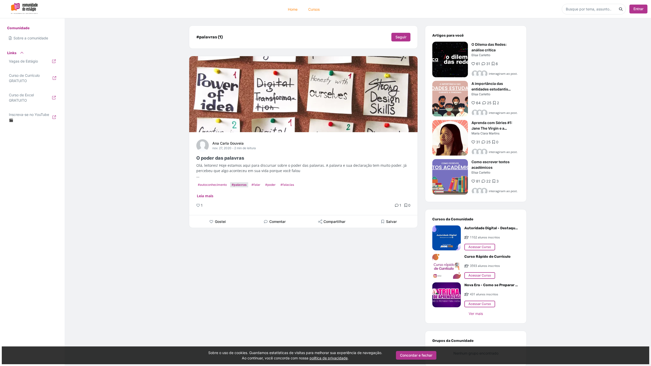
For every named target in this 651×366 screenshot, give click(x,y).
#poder (270, 185)
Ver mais (476, 313)
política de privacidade (328, 358)
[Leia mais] (450, 59)
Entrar (638, 9)
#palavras (239, 185)
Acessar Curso (479, 247)
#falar (255, 185)
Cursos (314, 9)
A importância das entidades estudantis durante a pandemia (489, 89)
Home (293, 9)
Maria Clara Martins (485, 133)
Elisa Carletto (480, 55)
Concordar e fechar (416, 355)
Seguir (400, 37)
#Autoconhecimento (212, 185)
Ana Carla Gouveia (228, 143)
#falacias (287, 185)
